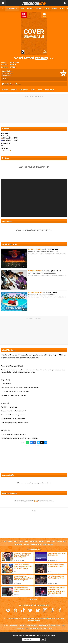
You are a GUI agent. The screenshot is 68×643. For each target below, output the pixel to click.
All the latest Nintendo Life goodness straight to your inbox (34, 635)
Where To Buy (49, 90)
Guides (33, 90)
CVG (45, 628)
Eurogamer (20, 628)
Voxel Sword (30, 58)
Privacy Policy (50, 541)
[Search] (65, 3)
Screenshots (24, 90)
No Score (5, 79)
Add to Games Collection (13, 84)
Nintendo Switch (60, 254)
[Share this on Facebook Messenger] (45, 442)
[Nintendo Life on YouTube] (15, 610)
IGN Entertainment (29, 618)
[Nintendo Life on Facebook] (60, 610)
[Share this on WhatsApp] (27, 442)
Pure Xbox (22, 625)
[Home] (2, 8)
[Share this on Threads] (42, 442)
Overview (5, 90)
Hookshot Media (13, 618)
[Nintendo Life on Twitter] (30, 610)
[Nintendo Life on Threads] (52, 610)
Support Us (33, 541)
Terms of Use (61, 541)
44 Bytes (43, 618)
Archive (26, 544)
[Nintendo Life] (34, 3)
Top (5, 541)
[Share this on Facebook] (34, 442)
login (36, 501)
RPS (50, 628)
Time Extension (32, 625)
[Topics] (3, 3)
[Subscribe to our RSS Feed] (8, 610)
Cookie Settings (36, 544)
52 (25, 288)
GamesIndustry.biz (36, 628)
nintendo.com (5, 151)
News (40, 90)
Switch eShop (14, 62)
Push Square (13, 625)
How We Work (23, 541)
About (10, 541)
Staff (15, 541)
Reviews (14, 90)
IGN (63, 625)
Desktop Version (48, 544)
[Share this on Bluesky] (31, 442)
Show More (33, 599)
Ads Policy (18, 544)
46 (25, 266)
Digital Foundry (44, 625)
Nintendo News (55, 625)
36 (25, 309)
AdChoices (52, 618)
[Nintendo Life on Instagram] (45, 610)
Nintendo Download (49, 254)
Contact (41, 541)
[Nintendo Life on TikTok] (23, 610)
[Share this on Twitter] (38, 442)
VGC (27, 628)
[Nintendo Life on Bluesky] (37, 610)
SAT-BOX (13, 64)
